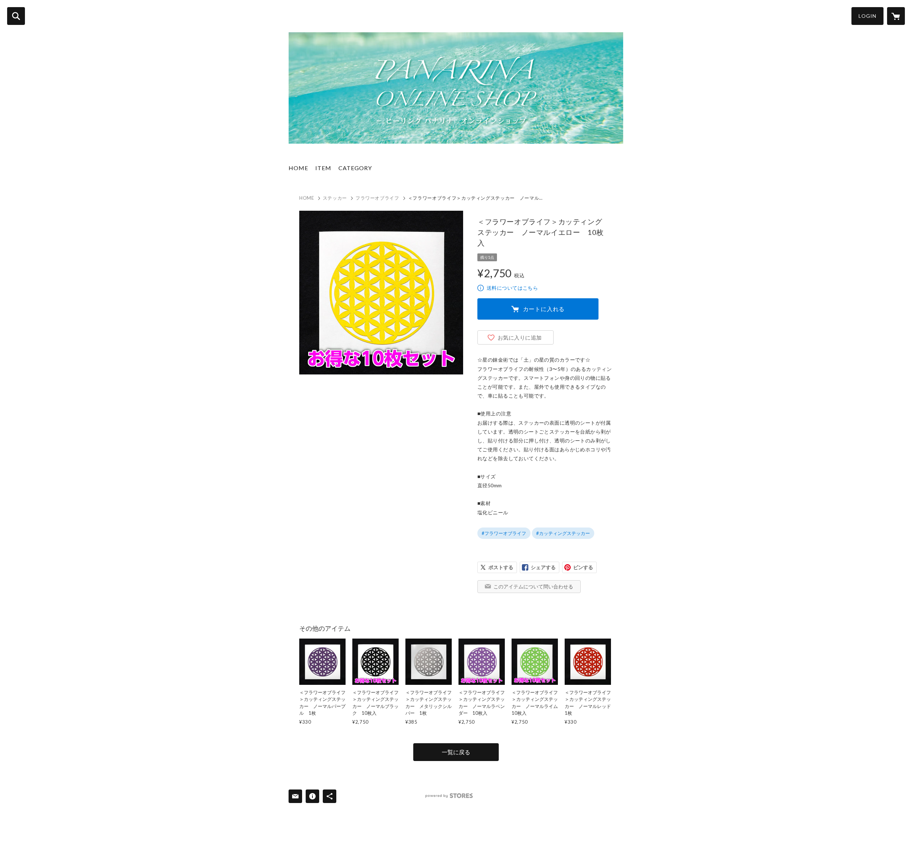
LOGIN (867, 16)
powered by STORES (449, 795)
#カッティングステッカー (563, 533)
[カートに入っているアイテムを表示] (896, 16)
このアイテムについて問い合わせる (533, 586)
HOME (298, 167)
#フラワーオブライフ (504, 533)
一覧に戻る (456, 752)
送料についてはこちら (512, 288)
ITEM (323, 167)
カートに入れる (544, 308)
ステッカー (335, 198)
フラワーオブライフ (377, 198)
